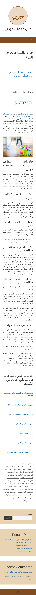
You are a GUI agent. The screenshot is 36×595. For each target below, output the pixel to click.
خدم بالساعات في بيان (12, 483)
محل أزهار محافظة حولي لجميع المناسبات (18, 539)
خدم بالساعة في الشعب (24, 551)
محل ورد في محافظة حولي (23, 542)
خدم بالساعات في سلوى (25, 492)
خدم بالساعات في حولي (11, 489)
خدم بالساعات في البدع (23, 466)
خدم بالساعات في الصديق (18, 481)
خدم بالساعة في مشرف (24, 545)
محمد (30, 572)
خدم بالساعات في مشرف (13, 495)
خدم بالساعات (26, 464)
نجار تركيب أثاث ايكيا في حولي (15, 572)
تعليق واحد (27, 500)
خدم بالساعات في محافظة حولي (21, 74)
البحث (30, 514)
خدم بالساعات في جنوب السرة (23, 486)
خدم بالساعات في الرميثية (16, 469)
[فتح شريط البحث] (2, 40)
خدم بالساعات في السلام (18, 475)
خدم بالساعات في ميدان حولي (23, 498)
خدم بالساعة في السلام (24, 548)
